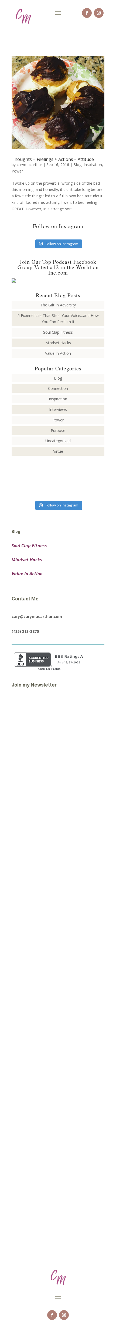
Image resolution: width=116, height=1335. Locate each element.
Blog (77, 164)
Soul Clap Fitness (58, 332)
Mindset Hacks (58, 342)
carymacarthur (29, 164)
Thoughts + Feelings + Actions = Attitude (53, 159)
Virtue (58, 451)
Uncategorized (58, 440)
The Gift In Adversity (58, 304)
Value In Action (58, 353)
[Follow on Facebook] (87, 13)
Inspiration (93, 164)
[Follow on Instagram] (99, 13)
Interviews (58, 409)
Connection (58, 388)
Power (17, 171)
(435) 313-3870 (25, 631)
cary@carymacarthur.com (37, 616)
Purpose (58, 430)
